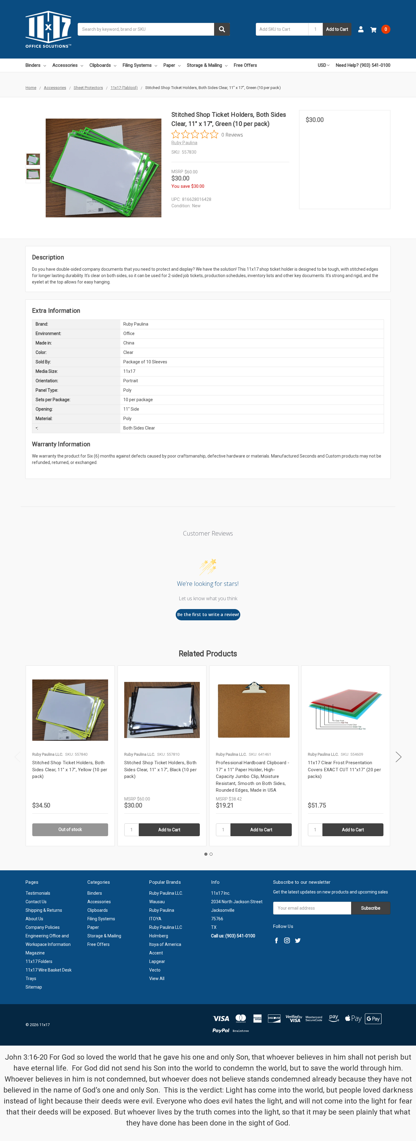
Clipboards (100, 65)
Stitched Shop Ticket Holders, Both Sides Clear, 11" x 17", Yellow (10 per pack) (70, 769)
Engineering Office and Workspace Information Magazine (48, 944)
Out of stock (70, 829)
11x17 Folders (39, 961)
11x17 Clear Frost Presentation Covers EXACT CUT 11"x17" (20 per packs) (344, 769)
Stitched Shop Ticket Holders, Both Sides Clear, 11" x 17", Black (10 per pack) (160, 769)
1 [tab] (205, 854)
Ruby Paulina (161, 910)
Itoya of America (165, 944)
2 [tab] (211, 854)
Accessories (65, 65)
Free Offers (245, 65)
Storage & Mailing (204, 65)
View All (156, 978)
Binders (33, 65)
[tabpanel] (70, 756)
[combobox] (154, 29)
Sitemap (34, 987)
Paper (169, 65)
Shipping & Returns (44, 910)
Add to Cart (337, 29)
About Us (34, 918)
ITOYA (155, 918)
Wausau (157, 901)
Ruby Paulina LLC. (166, 893)
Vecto (154, 970)
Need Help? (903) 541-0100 (363, 65)
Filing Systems (137, 65)
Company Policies (43, 927)
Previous (17, 757)
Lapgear (157, 961)
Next (399, 757)
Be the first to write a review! (208, 614)
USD (322, 65)
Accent (156, 952)
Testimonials (38, 893)
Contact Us (36, 901)
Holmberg (158, 935)
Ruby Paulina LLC (165, 927)
